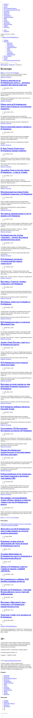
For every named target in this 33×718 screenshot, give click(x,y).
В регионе (6, 11)
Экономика (7, 23)
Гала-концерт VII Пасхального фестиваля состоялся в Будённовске (16, 429)
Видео (5, 7)
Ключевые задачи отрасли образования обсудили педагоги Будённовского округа (14, 543)
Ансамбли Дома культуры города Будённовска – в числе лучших (15, 171)
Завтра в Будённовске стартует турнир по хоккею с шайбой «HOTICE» (14, 569)
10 (13, 72)
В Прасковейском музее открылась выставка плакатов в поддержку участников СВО (16, 476)
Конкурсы (6, 27)
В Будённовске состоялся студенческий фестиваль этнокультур (11, 261)
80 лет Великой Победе (10, 8)
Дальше (16, 72)
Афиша (6, 25)
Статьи (6, 5)
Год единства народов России (12, 10)
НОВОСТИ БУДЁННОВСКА (10, 37)
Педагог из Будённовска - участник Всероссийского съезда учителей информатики (16, 592)
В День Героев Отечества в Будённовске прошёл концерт (13, 149)
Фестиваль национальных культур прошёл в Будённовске (16, 214)
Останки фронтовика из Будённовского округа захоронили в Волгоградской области (16, 556)
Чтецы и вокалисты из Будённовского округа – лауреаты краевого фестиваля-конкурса (15, 82)
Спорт (5, 20)
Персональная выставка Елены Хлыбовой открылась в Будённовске (16, 193)
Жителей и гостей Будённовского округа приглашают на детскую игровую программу (15, 531)
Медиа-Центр (4, 64)
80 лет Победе (8, 56)
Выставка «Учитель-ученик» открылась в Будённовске (13, 282)
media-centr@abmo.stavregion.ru (12, 660)
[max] (1, 36)
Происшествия (8, 24)
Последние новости (9, 703)
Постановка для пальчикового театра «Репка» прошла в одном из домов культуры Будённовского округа (16, 501)
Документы (7, 706)
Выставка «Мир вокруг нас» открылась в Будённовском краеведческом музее (13, 604)
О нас (5, 30)
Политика (6, 14)
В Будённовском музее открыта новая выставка (14, 363)
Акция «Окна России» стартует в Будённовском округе (15, 343)
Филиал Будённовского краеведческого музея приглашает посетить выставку (16, 452)
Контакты (6, 31)
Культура (6, 21)
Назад (2, 72)
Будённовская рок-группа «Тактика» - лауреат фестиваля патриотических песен (14, 237)
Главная (6, 40)
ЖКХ (5, 18)
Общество (6, 12)
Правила (6, 702)
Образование (7, 15)
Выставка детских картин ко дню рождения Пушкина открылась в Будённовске (15, 386)
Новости (6, 4)
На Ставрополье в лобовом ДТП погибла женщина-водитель (15, 580)
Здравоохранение (8, 17)
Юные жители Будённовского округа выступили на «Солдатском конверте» (16, 106)
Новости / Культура (6, 77)
